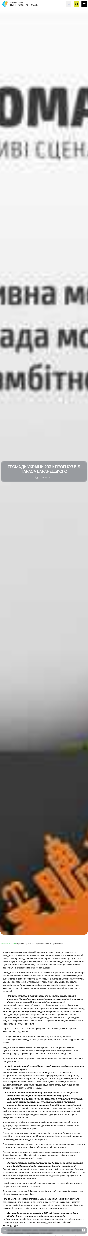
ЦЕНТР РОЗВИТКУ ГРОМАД (24, 5)
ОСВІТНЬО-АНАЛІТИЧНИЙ (19, 3)
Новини (12, 944)
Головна (4, 944)
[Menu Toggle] (84, 4)
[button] (83, 1230)
